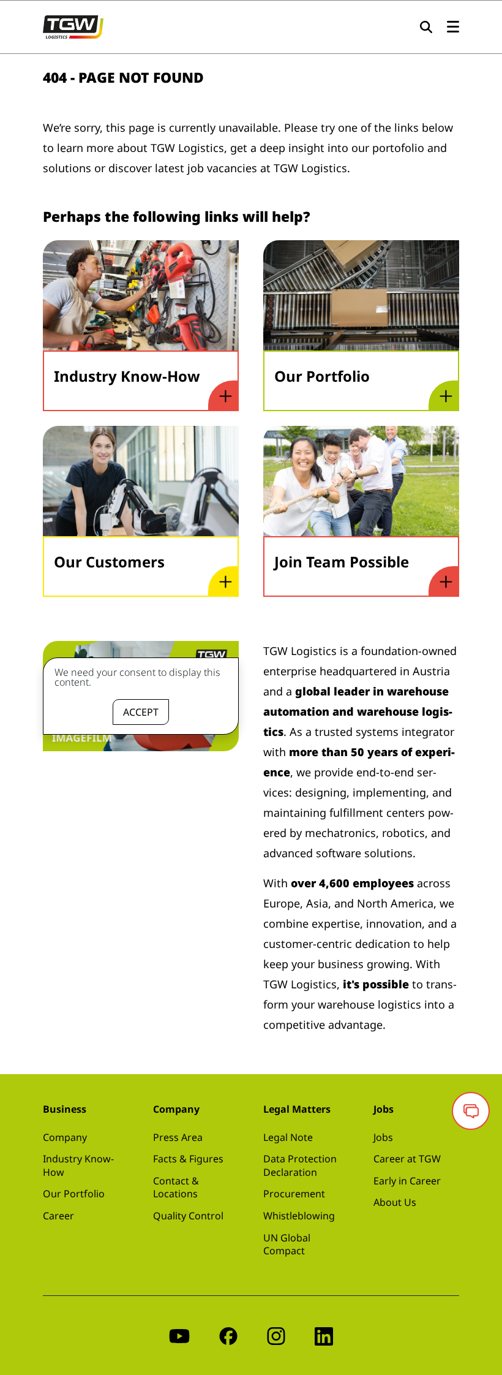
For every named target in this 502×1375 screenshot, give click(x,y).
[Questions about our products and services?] (471, 1111)
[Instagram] (276, 1335)
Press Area (178, 1137)
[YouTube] (179, 1335)
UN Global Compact (286, 1244)
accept (141, 712)
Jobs (383, 1137)
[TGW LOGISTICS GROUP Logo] (73, 25)
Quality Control (188, 1215)
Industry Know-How (78, 1165)
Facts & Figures (188, 1158)
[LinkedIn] (324, 1335)
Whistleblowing (299, 1215)
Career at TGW (407, 1158)
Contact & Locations (176, 1187)
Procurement (294, 1193)
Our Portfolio (74, 1193)
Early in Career (407, 1181)
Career (58, 1215)
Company (65, 1137)
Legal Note (288, 1137)
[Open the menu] (453, 27)
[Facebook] (228, 1335)
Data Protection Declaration (300, 1165)
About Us (394, 1202)
